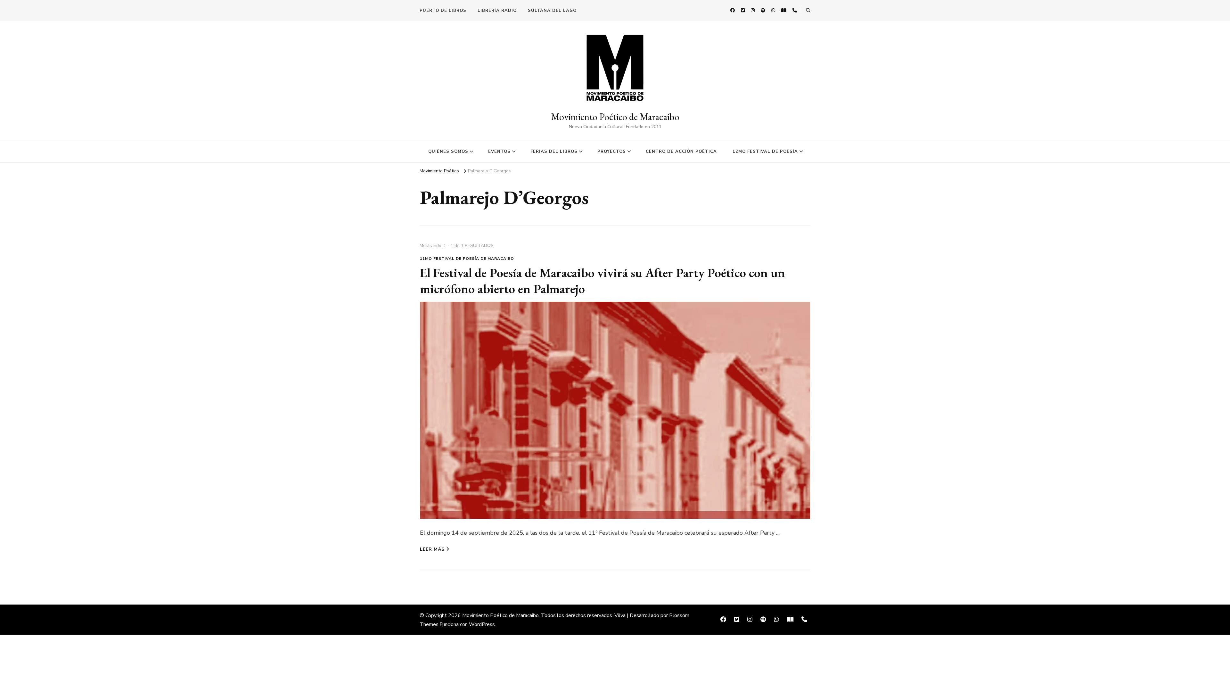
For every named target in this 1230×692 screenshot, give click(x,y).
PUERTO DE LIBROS (443, 10)
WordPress (482, 624)
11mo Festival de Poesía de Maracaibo (467, 258)
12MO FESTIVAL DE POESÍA (765, 151)
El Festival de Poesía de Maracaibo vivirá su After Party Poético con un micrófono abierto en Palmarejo (602, 280)
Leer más (432, 549)
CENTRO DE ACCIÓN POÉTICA (681, 151)
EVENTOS (499, 151)
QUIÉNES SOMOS (448, 151)
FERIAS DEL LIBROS (554, 151)
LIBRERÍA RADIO (497, 10)
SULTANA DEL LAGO (552, 10)
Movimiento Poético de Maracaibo (615, 117)
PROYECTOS (611, 151)
